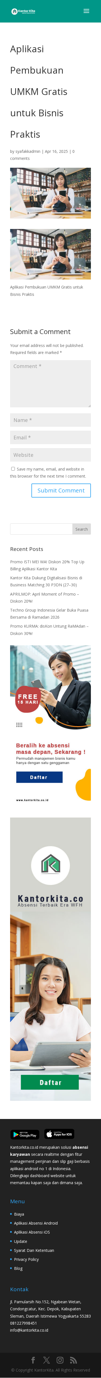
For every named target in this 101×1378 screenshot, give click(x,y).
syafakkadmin (27, 151)
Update (20, 1241)
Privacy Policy (26, 1259)
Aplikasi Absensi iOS (32, 1232)
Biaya (19, 1214)
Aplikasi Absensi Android (36, 1223)
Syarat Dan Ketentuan (34, 1250)
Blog (18, 1268)
